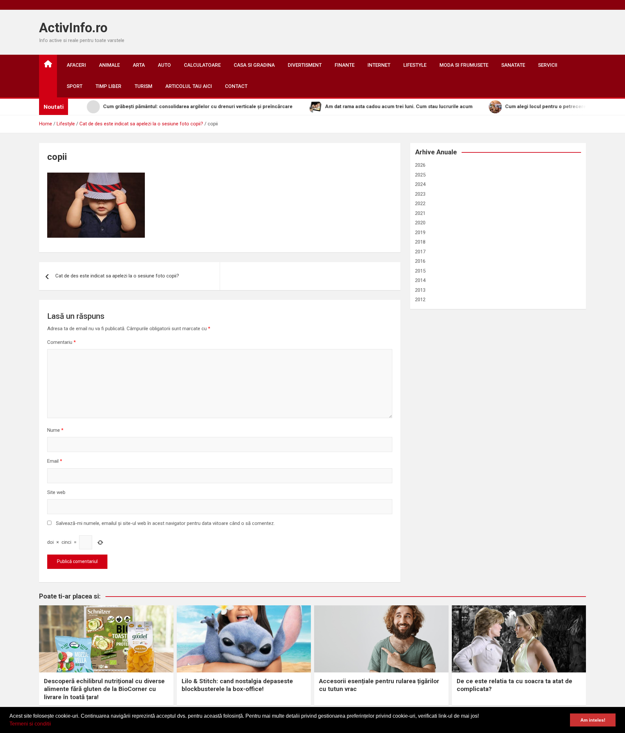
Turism (143, 86)
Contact (236, 86)
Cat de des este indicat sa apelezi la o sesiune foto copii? (117, 276)
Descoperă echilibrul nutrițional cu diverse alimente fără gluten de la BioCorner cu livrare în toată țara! (104, 689)
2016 (420, 261)
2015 (420, 271)
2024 (420, 184)
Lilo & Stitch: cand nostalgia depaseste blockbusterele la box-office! (237, 685)
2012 (420, 300)
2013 (420, 290)
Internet (379, 65)
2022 (420, 203)
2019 (420, 232)
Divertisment (305, 65)
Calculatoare (202, 65)
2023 (420, 194)
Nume (55, 430)
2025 (420, 175)
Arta (139, 65)
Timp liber (108, 86)
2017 (420, 252)
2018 (420, 242)
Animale (109, 65)
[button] (53, 725)
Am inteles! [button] (592, 720)
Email (54, 461)
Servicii (547, 65)
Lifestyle (414, 65)
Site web (56, 492)
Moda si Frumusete (463, 65)
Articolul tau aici (188, 86)
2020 (420, 223)
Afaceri (76, 65)
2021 (420, 213)
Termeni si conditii (30, 723)
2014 (420, 280)
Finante (344, 65)
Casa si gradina (254, 65)
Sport (74, 86)
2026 (420, 165)
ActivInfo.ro (73, 27)
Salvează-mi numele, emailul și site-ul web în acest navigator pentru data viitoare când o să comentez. (165, 523)
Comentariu (61, 342)
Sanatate (513, 65)
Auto (164, 65)
